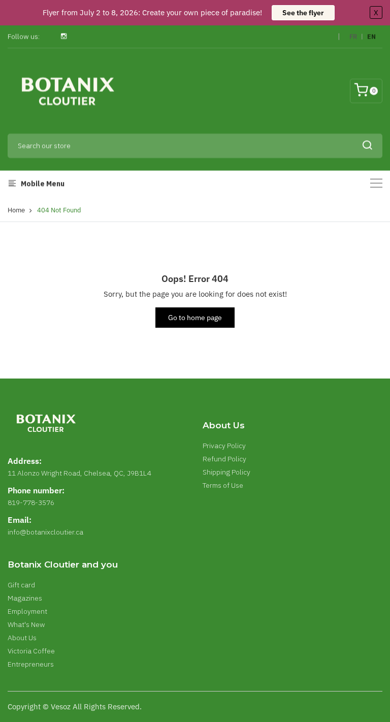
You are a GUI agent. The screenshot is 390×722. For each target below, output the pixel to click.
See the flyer (303, 12)
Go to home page (195, 317)
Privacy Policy (224, 445)
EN (371, 37)
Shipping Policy (226, 472)
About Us (22, 637)
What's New (26, 624)
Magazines (25, 598)
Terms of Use (223, 485)
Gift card (21, 584)
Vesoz (61, 706)
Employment (27, 611)
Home (16, 210)
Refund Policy (224, 458)
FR (353, 37)
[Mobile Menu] (376, 183)
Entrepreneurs (31, 664)
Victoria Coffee (31, 650)
